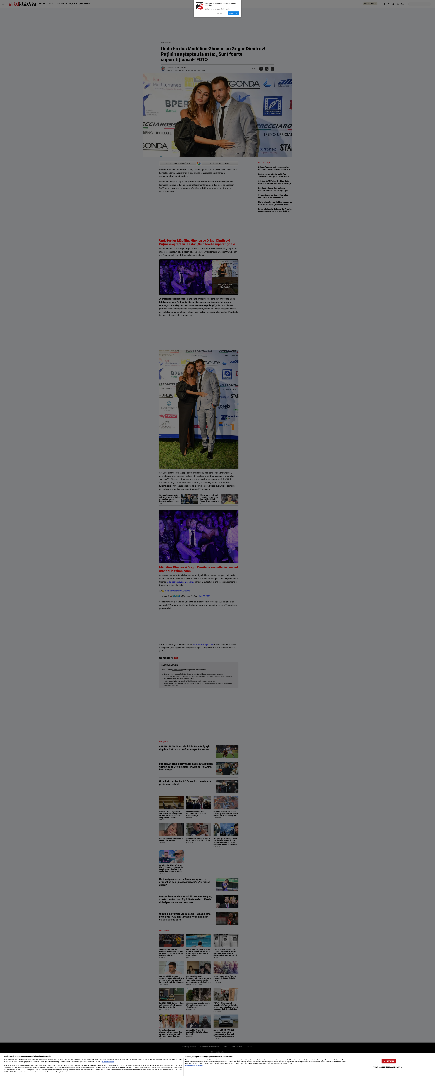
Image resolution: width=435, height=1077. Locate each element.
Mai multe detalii (108, 1062)
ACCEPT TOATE (389, 1061)
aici (22, 1069)
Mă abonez (233, 13)
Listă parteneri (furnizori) (194, 1065)
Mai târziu (220, 13)
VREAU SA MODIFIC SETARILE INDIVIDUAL (387, 1067)
